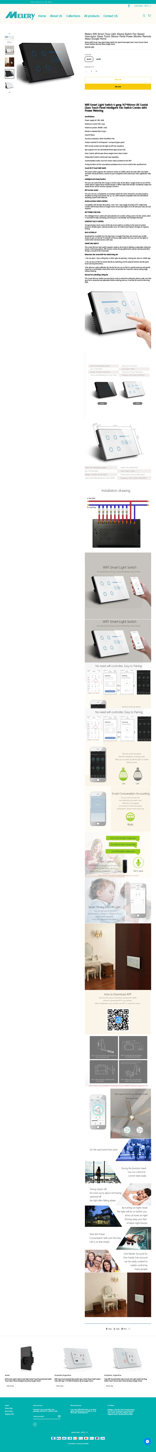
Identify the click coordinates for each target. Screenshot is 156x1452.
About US (56, 16)
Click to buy (10, 1386)
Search (7, 1405)
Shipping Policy (9, 1414)
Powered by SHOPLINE (82, 1444)
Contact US (110, 16)
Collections (73, 16)
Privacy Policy (9, 1408)
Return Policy (9, 1411)
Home (42, 16)
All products (91, 16)
